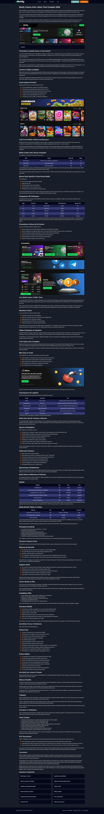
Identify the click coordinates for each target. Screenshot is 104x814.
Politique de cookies (77, 810)
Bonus (45, 1)
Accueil (39, 1)
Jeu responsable (85, 810)
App (58, 1)
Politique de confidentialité (67, 810)
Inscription (75, 1)
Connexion (84, 1)
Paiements (51, 1)
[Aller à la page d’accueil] (20, 2)
